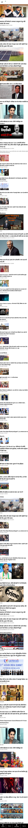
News (9, 826)
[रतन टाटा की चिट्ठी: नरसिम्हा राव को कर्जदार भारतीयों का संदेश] (12, 98)
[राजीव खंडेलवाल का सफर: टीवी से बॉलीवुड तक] (12, 118)
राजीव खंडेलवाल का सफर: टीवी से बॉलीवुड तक (11, 121)
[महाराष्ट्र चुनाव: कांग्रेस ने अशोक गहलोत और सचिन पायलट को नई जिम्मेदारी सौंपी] (4, 414)
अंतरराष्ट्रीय (2, 650)
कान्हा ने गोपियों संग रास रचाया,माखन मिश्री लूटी (11, 823)
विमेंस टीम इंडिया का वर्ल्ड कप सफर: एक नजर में (11, 492)
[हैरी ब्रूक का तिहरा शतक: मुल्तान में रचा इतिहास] (4, 460)
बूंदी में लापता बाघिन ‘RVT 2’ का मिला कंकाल (11, 84)
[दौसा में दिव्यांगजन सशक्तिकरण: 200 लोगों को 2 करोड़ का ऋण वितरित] (4, 387)
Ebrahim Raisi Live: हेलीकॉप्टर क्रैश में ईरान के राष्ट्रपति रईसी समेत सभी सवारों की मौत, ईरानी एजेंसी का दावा (13, 714)
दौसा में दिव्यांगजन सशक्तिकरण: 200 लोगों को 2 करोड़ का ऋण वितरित (14, 390)
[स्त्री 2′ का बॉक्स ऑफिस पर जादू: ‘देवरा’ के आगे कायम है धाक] (12, 792)
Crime (1, 139)
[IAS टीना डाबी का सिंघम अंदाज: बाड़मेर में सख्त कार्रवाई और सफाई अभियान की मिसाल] (4, 204)
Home (2, 826)
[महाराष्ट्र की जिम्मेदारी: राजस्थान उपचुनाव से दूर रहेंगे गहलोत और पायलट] (14, 17)
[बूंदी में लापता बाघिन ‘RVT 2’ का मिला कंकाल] (12, 80)
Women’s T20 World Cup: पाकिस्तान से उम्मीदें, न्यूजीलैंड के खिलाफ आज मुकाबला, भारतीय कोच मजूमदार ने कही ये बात (14, 448)
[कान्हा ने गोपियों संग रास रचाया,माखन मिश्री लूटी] (12, 818)
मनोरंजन (1, 794)
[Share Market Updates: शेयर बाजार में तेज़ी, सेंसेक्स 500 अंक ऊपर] (4, 300)
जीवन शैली (1, 744)
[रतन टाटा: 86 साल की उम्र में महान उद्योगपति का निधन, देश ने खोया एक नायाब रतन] (4, 314)
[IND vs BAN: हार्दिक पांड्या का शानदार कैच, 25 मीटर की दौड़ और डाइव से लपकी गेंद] (4, 473)
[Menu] (2, 2)
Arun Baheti (2, 25)
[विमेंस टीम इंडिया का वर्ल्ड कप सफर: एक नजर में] (4, 488)
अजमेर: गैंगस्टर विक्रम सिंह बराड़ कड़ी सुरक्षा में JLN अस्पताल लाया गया (14, 431)
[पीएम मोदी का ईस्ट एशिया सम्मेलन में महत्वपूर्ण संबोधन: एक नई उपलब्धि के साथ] (4, 189)
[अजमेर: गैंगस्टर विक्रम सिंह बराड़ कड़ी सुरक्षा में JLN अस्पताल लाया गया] (4, 428)
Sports (24, 826)
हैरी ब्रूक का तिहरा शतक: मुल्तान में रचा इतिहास (11, 464)
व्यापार (1, 231)
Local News (2, 768)
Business (17, 826)
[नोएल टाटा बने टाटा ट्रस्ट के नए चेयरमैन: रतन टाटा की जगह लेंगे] (12, 255)
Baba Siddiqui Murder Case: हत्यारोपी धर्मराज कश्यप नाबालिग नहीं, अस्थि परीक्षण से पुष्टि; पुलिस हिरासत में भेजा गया (14, 145)
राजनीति (1, 18)
